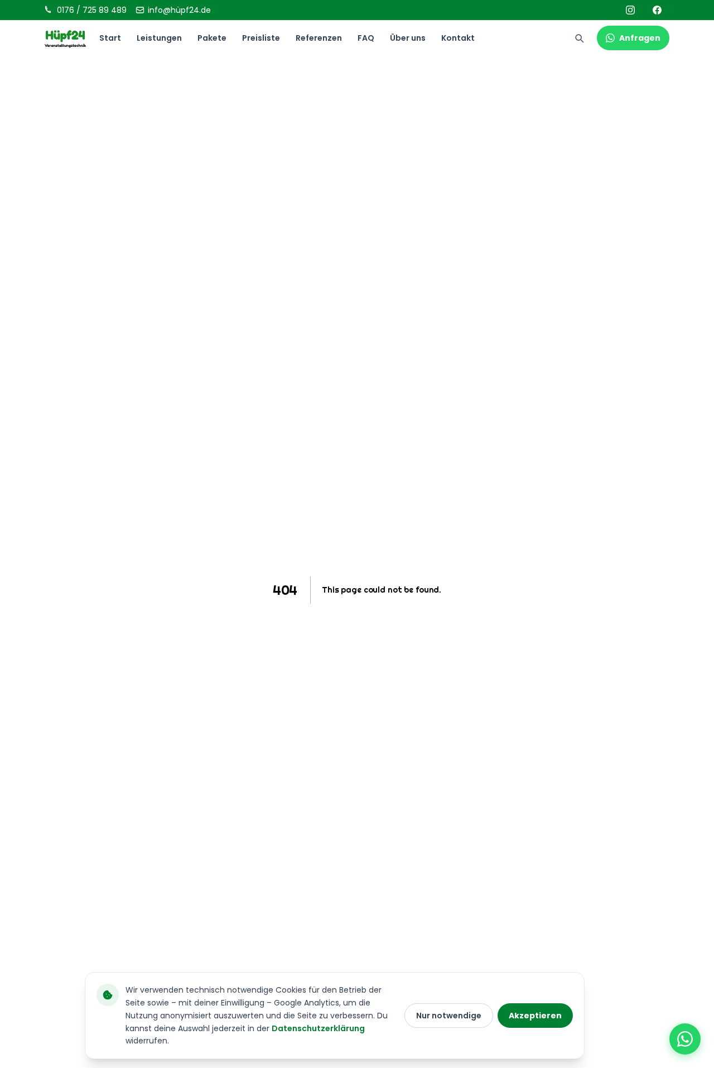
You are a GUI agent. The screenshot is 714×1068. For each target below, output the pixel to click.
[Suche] (579, 38)
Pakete (211, 38)
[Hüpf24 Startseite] (65, 38)
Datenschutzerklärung (318, 1028)
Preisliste (261, 38)
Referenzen (319, 38)
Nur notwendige (448, 1015)
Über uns (408, 38)
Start (110, 38)
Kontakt (458, 38)
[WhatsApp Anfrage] (685, 1039)
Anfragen (639, 38)
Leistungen (159, 38)
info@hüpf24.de (179, 10)
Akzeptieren (535, 1015)
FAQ (366, 38)
